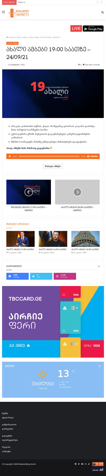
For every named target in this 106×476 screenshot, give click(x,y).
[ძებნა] (102, 13)
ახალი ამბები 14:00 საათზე (29, 2)
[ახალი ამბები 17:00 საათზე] (20, 239)
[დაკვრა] (10, 156)
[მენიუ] (3, 13)
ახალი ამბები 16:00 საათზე (52, 249)
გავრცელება (7, 429)
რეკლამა (6, 447)
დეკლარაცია (8, 417)
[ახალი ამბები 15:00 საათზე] (85, 239)
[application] (53, 156)
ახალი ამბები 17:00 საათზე (20, 249)
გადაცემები (7, 436)
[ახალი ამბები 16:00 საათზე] (53, 239)
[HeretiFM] (21, 12)
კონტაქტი (6, 451)
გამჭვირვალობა (9, 424)
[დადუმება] (88, 156)
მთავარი (11, 37)
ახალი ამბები (22, 37)
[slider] (94, 156)
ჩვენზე (5, 413)
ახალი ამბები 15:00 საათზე (85, 249)
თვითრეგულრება (10, 440)
